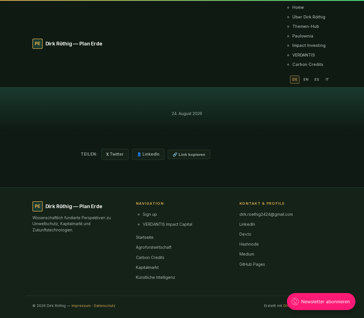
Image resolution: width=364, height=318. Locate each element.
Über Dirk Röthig (308, 16)
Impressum (81, 306)
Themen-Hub (305, 26)
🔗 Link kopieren (189, 154)
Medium (246, 254)
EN (305, 79)
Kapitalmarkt (147, 267)
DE (294, 79)
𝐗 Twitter (115, 154)
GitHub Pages (252, 264)
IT (327, 79)
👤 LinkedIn (148, 154)
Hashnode (249, 244)
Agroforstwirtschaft (153, 247)
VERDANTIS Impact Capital (167, 224)
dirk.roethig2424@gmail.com (266, 214)
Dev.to (245, 234)
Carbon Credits (307, 64)
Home (298, 7)
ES (317, 79)
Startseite (145, 237)
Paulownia (302, 36)
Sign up (150, 214)
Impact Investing (309, 45)
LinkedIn (247, 224)
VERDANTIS (303, 55)
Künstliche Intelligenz (155, 277)
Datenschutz (104, 306)
